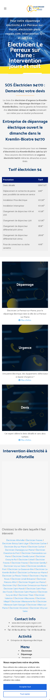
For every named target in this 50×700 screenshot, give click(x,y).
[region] (25, 679)
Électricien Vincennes (18, 608)
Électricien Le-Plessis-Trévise (15, 576)
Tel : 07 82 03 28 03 (17, 630)
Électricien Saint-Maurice (25, 592)
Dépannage (26, 654)
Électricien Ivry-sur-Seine (15, 566)
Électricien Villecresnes (24, 598)
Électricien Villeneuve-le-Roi (23, 601)
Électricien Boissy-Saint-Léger (15, 543)
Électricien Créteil (26, 560)
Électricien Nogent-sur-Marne (32, 582)
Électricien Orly (9, 585)
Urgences (26, 658)
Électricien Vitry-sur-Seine (35, 609)
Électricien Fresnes (34, 540)
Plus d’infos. (25, 320)
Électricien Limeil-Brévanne (23, 579)
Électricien (26, 651)
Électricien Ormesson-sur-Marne (32, 585)
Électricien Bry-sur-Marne (15, 547)
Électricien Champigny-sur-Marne (19, 550)
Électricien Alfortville (15, 540)
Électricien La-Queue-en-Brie (21, 569)
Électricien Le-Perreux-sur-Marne (32, 572)
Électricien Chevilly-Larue (23, 556)
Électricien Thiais (26, 595)
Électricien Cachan (38, 543)
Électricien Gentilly (38, 563)
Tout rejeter (25, 694)
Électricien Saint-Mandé (14, 589)
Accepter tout (25, 686)
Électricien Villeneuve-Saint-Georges (25, 603)
